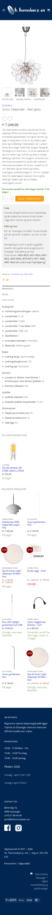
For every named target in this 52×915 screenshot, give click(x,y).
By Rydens (7, 105)
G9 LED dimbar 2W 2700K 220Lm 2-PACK (13, 469)
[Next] (45, 56)
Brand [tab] (5, 294)
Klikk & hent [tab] (8, 300)
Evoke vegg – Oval (36, 570)
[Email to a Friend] (7, 280)
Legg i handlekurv (29, 198)
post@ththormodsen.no (17, 819)
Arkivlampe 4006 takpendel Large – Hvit (11, 525)
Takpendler (39, 99)
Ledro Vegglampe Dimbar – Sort (36, 623)
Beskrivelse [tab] (7, 288)
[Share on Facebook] (4, 280)
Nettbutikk (7, 99)
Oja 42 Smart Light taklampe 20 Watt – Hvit (37, 677)
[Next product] (4, 118)
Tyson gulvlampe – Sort (11, 676)
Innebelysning (23, 99)
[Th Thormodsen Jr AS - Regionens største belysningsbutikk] (26, 10)
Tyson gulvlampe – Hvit (37, 523)
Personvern (10, 863)
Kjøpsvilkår (24, 863)
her (5, 238)
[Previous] (6, 56)
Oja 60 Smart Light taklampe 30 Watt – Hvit (12, 573)
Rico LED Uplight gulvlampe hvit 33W (12, 623)
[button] (3, 10)
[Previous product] (10, 118)
